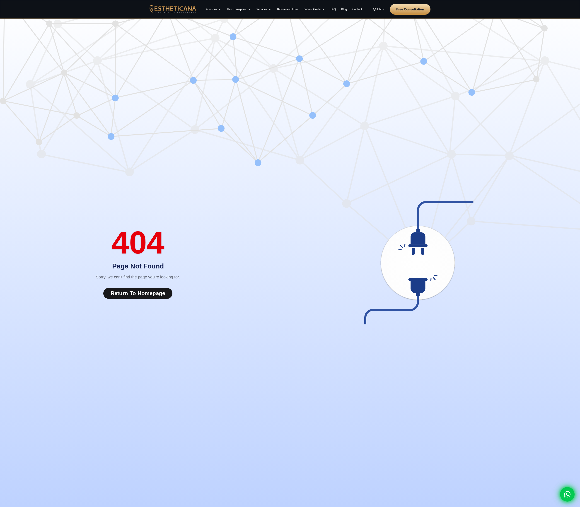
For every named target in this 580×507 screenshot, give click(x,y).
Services (261, 9)
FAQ (333, 9)
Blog (344, 9)
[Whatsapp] (567, 494)
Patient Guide (312, 9)
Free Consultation (410, 9)
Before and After (287, 9)
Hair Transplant (236, 9)
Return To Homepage (138, 293)
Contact (357, 9)
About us (211, 9)
